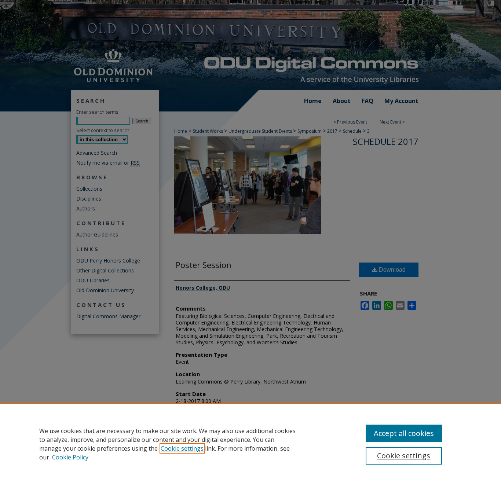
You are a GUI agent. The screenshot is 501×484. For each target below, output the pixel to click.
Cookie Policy (70, 457)
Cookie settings (182, 448)
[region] (250, 443)
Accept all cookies (404, 433)
